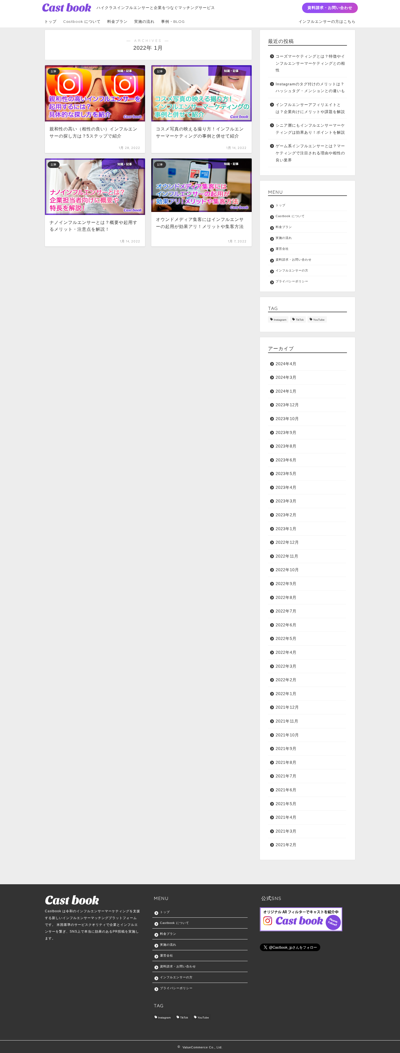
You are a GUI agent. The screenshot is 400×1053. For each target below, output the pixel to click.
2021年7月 (286, 776)
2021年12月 (287, 707)
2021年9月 (286, 748)
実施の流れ (144, 21)
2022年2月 (286, 679)
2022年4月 (286, 652)
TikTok (300, 319)
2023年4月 (286, 487)
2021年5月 (286, 803)
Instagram (280, 319)
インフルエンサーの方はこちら (327, 21)
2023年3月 (286, 501)
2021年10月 (287, 735)
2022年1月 (286, 693)
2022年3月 (286, 666)
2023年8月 (286, 446)
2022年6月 (286, 625)
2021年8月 (286, 762)
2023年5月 (286, 473)
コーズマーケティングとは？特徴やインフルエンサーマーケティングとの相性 (310, 63)
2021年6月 (286, 790)
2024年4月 (286, 363)
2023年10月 (287, 418)
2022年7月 (286, 611)
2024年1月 (286, 391)
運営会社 (282, 248)
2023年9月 (286, 432)
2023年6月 (286, 460)
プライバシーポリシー (292, 281)
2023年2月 (286, 515)
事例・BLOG (173, 21)
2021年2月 (286, 844)
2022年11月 (287, 556)
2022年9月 (286, 583)
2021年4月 (286, 817)
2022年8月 (286, 597)
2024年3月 (286, 377)
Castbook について (82, 21)
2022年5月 (286, 638)
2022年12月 (287, 542)
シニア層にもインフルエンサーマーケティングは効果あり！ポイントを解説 (310, 129)
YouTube (319, 319)
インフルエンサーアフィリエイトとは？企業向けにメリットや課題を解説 (310, 108)
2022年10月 (287, 569)
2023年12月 (287, 404)
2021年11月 (287, 721)
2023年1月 (286, 528)
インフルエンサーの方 (292, 270)
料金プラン (117, 21)
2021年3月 (286, 831)
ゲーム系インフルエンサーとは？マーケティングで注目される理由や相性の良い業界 (310, 153)
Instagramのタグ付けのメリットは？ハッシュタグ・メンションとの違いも (310, 87)
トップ (50, 21)
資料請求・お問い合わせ (329, 7)
